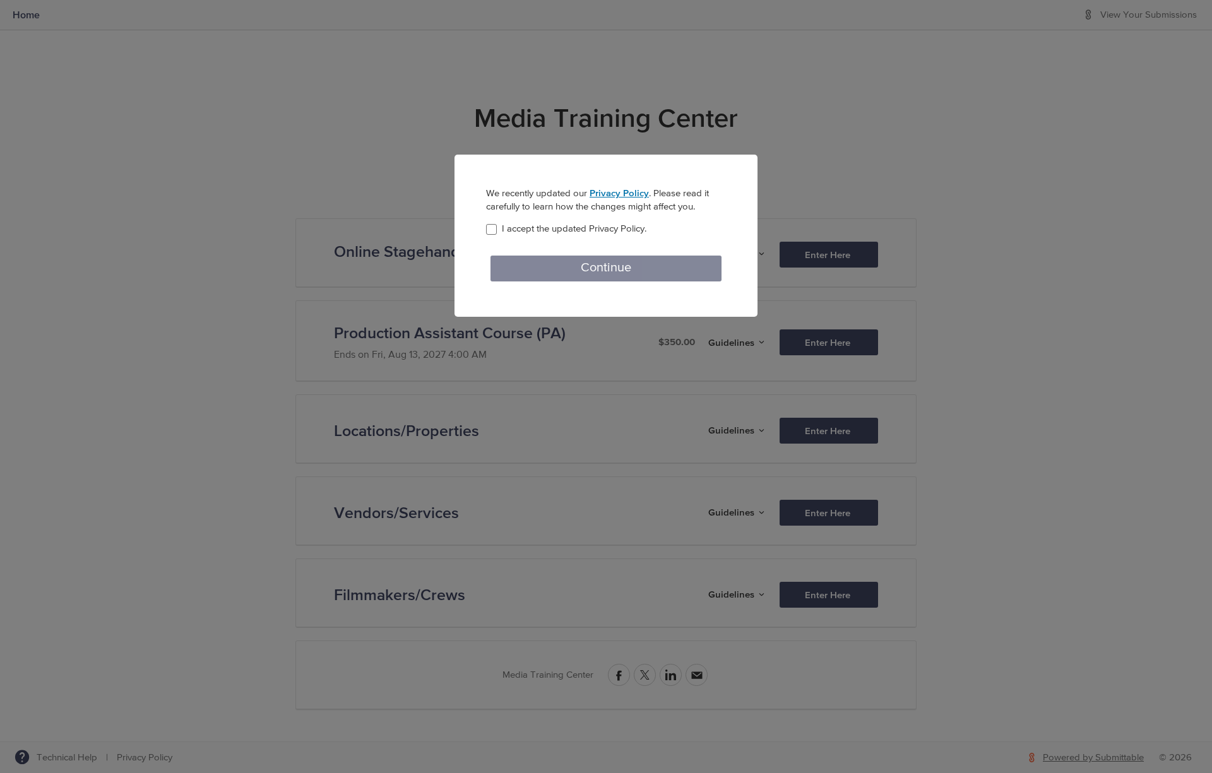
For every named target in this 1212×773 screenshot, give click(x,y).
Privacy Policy (619, 192)
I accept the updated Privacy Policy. (574, 228)
